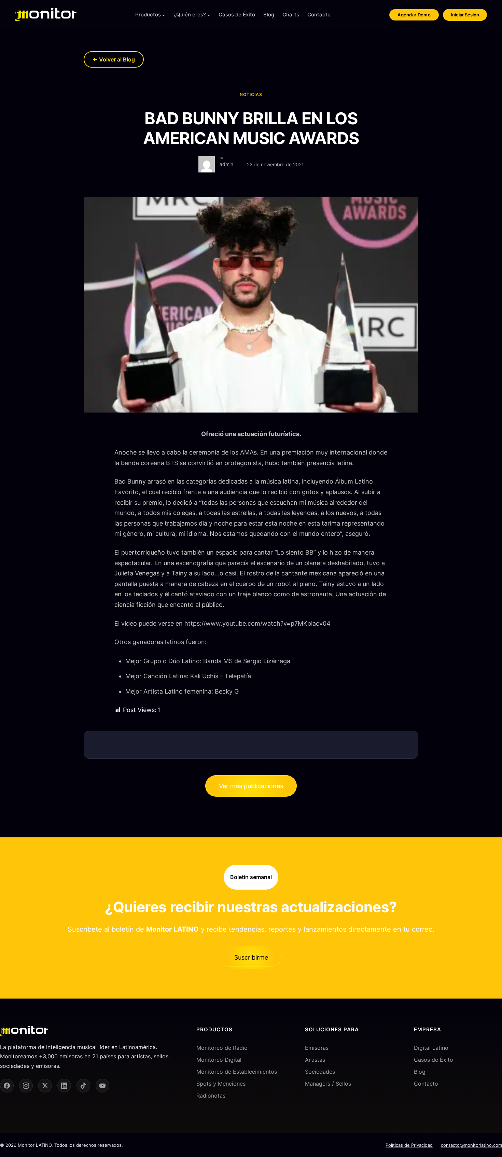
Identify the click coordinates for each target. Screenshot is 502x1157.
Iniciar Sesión (465, 14)
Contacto (426, 1083)
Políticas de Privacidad (409, 1145)
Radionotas (210, 1095)
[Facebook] (7, 1085)
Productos (148, 14)
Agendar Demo (414, 14)
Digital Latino (431, 1047)
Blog (420, 1071)
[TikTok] (83, 1085)
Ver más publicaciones (251, 786)
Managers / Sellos (328, 1083)
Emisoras (317, 1047)
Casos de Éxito (433, 1059)
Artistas (315, 1059)
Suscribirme (251, 957)
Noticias (251, 94)
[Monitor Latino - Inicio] (45, 14)
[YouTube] (102, 1085)
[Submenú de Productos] (163, 14)
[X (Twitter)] (45, 1085)
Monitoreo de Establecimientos (236, 1071)
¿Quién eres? (189, 14)
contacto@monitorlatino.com (471, 1145)
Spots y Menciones (221, 1083)
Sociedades (320, 1071)
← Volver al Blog (114, 59)
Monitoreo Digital (218, 1059)
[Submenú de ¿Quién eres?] (208, 14)
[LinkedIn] (64, 1085)
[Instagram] (26, 1085)
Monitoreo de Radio (222, 1047)
